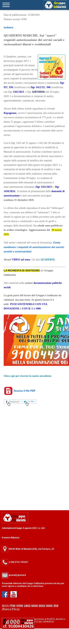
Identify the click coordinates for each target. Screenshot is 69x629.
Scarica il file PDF (24, 390)
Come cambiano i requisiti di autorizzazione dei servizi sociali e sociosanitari (34, 247)
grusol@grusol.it (17, 575)
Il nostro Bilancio (10, 537)
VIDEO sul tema (21, 259)
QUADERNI (47, 259)
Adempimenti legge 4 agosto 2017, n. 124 (23, 528)
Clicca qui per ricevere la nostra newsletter (27, 376)
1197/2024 (38, 91)
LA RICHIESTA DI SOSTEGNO (22, 270)
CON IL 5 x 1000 (31, 308)
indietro (8, 27)
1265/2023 (18, 91)
